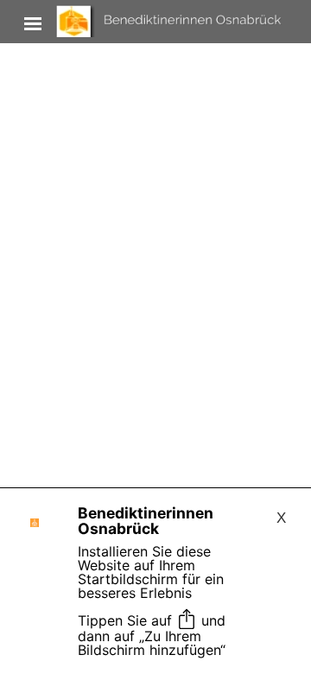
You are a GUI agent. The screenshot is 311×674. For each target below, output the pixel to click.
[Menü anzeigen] (33, 23)
